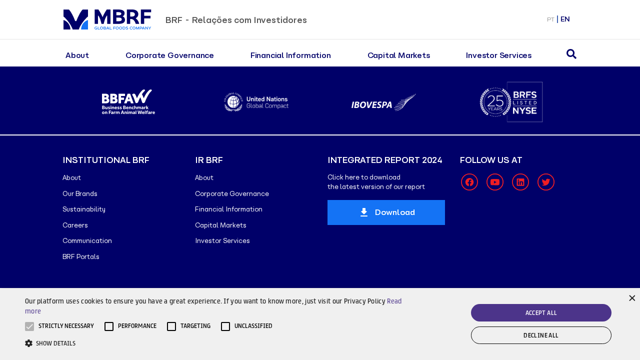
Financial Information (290, 55)
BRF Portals (81, 256)
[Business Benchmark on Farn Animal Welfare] (128, 102)
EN (565, 19)
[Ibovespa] (384, 102)
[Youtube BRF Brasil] (495, 182)
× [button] (631, 297)
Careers (75, 225)
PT (550, 19)
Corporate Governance (170, 55)
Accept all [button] (542, 312)
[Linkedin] (520, 182)
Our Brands (80, 194)
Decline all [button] (541, 335)
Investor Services (499, 55)
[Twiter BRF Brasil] (546, 182)
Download (395, 212)
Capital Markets (399, 55)
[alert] (320, 324)
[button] (66, 326)
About (77, 55)
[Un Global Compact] (256, 102)
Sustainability (84, 209)
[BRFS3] (511, 102)
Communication (87, 240)
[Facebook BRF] (469, 182)
